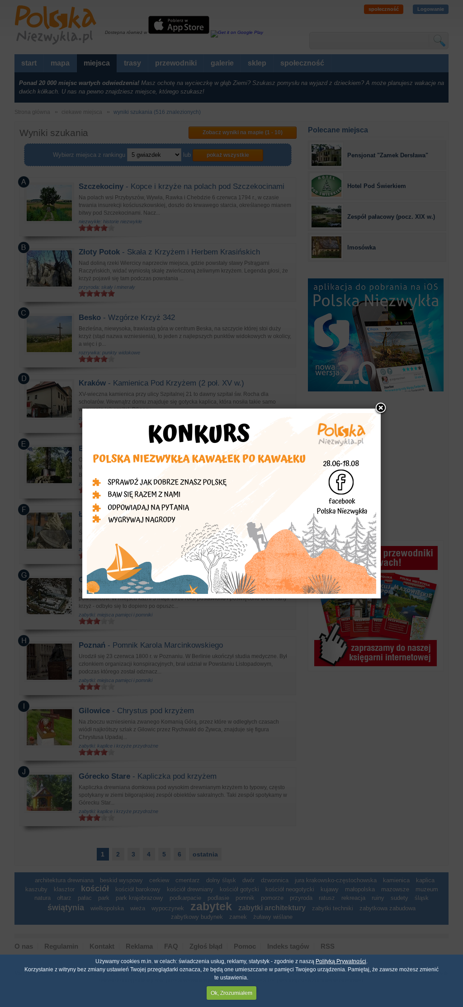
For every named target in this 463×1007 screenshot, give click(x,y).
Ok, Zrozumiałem (231, 993)
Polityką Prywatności (341, 961)
